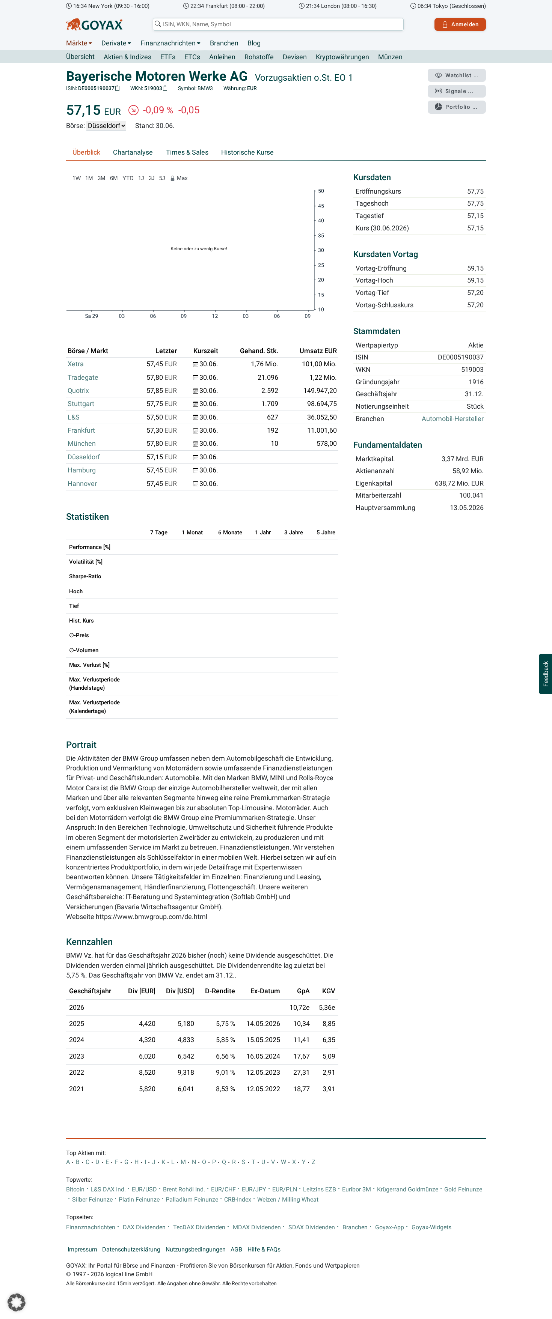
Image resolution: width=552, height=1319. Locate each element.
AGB (236, 1249)
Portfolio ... (461, 107)
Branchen (224, 43)
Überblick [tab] (86, 152)
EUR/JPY (254, 1189)
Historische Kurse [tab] (247, 152)
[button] (16, 1302)
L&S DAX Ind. (108, 1189)
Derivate (114, 43)
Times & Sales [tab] (187, 152)
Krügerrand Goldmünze (407, 1189)
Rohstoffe (259, 57)
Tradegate (83, 377)
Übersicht (80, 56)
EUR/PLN (284, 1189)
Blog (254, 43)
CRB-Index (237, 1199)
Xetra (76, 364)
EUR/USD (144, 1189)
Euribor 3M (356, 1189)
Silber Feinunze (92, 1199)
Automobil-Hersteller (453, 419)
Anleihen (222, 57)
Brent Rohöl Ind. (184, 1189)
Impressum (82, 1249)
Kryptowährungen (342, 57)
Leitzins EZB (319, 1189)
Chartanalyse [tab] (133, 152)
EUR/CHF (223, 1189)
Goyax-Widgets (431, 1227)
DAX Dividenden (144, 1227)
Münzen (390, 57)
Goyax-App (389, 1227)
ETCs (192, 57)
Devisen (295, 57)
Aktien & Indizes (127, 57)
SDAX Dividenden (311, 1227)
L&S (74, 417)
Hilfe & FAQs (264, 1249)
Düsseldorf (84, 457)
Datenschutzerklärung (131, 1249)
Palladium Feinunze (192, 1199)
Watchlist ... (462, 75)
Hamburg (82, 470)
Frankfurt (81, 430)
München (82, 443)
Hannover (82, 483)
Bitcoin (75, 1189)
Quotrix (78, 390)
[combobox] (278, 24)
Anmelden (465, 24)
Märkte (76, 43)
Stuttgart (81, 404)
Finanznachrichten (168, 43)
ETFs (167, 57)
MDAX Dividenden (257, 1227)
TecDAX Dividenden (199, 1227)
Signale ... (459, 91)
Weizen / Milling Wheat (287, 1199)
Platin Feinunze (139, 1199)
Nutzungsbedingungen (196, 1249)
